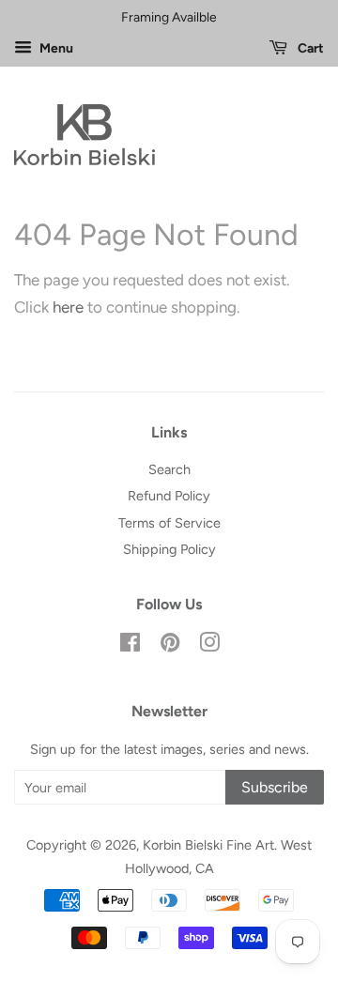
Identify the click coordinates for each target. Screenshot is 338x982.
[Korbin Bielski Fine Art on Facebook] (130, 645)
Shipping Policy (169, 549)
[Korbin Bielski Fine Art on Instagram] (209, 645)
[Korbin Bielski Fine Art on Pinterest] (170, 645)
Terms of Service (169, 522)
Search (169, 469)
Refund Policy (169, 495)
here (68, 307)
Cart (309, 48)
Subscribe (274, 787)
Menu (55, 48)
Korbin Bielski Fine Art (208, 844)
